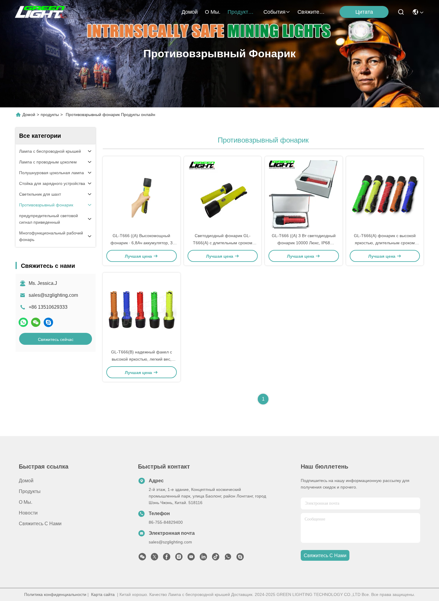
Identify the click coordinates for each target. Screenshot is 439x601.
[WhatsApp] (23, 322)
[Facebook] (166, 558)
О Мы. (212, 12)
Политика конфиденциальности (55, 594)
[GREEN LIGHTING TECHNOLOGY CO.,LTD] (40, 11)
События (274, 12)
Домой (190, 12)
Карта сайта (103, 594)
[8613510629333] (228, 558)
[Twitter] (154, 558)
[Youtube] (191, 558)
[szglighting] (48, 322)
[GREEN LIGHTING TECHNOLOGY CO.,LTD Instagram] (179, 558)
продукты (240, 12)
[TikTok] (215, 558)
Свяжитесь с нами (311, 12)
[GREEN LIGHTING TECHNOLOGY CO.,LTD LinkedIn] (203, 558)
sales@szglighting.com (53, 295)
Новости (28, 512)
